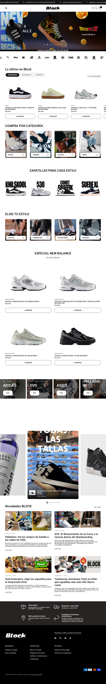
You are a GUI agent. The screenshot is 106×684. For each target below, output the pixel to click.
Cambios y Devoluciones (38, 656)
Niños (84, 155)
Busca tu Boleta (10, 653)
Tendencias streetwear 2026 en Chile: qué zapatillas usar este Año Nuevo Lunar (76, 582)
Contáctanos (34, 659)
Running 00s (37, 238)
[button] (64, 35)
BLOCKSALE (26, 75)
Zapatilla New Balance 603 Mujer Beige (21, 356)
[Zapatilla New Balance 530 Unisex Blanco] (28, 279)
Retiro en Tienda (35, 650)
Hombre (36, 155)
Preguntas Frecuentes (37, 653)
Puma (40, 105)
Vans (7, 105)
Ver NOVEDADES (94, 76)
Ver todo (97, 507)
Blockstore (9, 646)
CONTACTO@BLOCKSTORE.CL (57, 2)
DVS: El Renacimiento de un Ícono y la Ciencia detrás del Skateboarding (76, 536)
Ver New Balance (53, 257)
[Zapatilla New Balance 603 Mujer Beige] (28, 333)
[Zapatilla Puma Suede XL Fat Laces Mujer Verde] (53, 91)
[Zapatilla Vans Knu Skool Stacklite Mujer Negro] (20, 91)
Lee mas (8, 550)
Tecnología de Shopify (35, 674)
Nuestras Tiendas (11, 650)
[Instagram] (62, 638)
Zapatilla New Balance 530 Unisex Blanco (22, 301)
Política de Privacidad (62, 650)
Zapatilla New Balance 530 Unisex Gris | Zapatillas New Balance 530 (77, 302)
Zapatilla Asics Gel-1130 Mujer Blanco (83, 108)
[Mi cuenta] (93, 8)
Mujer (10, 155)
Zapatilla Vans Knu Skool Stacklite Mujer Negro (19, 108)
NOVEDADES (12, 75)
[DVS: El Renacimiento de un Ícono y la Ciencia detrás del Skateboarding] (78, 519)
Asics (73, 105)
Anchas (11, 238)
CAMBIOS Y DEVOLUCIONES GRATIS (86, 2)
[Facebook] (57, 638)
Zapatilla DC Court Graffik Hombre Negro (51, 492)
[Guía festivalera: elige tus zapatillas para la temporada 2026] (28, 564)
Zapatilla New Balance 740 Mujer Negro (71, 356)
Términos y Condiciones (63, 653)
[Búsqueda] (96, 8)
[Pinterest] (66, 638)
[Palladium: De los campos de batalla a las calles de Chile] (28, 521)
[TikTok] (71, 638)
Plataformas (63, 238)
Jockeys (39, 75)
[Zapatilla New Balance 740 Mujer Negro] (78, 333)
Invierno (85, 238)
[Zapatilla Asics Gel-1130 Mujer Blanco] (86, 91)
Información (34, 646)
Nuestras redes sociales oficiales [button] (68, 633)
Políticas (58, 646)
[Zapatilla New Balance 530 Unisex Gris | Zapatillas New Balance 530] (78, 279)
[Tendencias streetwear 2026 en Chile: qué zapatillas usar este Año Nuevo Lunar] (78, 564)
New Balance (9, 299)
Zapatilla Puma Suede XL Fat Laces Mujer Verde (52, 108)
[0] (99, 8)
